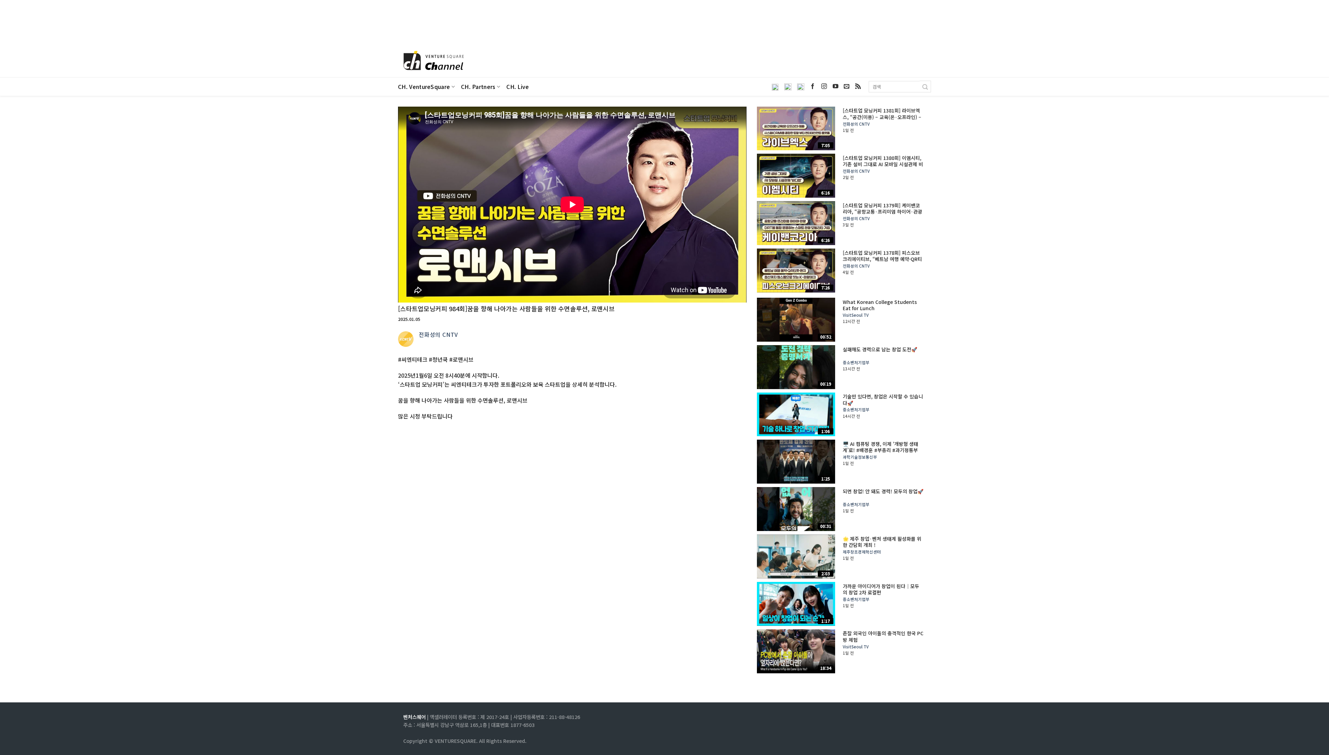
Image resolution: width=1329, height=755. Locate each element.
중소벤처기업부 (856, 362)
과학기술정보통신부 (860, 457)
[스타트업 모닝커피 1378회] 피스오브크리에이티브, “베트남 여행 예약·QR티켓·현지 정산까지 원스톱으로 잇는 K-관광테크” (883, 262)
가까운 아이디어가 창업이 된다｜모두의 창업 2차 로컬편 (881, 589)
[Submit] (925, 86)
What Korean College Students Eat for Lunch (880, 305)
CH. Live (517, 87)
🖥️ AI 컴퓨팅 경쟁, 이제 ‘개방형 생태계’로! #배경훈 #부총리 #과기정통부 (880, 447)
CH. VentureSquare (424, 87)
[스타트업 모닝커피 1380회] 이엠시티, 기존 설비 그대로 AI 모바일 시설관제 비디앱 (883, 164)
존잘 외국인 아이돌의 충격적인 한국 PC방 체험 (883, 636)
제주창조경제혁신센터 (862, 552)
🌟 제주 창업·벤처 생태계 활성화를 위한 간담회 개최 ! (882, 542)
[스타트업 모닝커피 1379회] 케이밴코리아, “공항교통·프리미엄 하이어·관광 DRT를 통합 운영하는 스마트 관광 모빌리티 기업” (882, 214)
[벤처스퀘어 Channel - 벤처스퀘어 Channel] (432, 61)
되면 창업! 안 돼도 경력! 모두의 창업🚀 (883, 491)
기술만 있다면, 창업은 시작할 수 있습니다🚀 (883, 399)
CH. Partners (478, 87)
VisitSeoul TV (856, 315)
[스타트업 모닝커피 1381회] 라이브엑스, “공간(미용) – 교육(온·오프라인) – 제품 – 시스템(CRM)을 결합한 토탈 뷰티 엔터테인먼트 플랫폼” (882, 120)
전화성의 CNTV (438, 334)
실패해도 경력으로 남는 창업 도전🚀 (880, 349)
